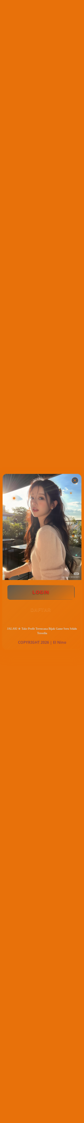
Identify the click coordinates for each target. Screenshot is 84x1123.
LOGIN (40, 592)
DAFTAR (41, 609)
